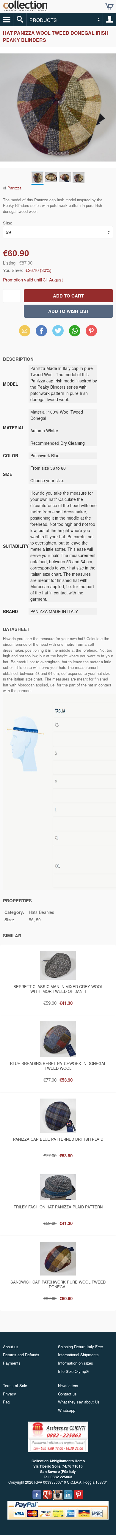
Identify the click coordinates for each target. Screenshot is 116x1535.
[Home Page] (25, 9)
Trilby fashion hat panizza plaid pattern (58, 1207)
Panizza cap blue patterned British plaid (58, 1139)
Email (25, 330)
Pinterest (91, 330)
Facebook (41, 330)
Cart (109, 6)
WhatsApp (74, 330)
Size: (7, 223)
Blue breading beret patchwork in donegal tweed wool (58, 1066)
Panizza (14, 188)
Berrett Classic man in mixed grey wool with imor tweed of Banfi (58, 989)
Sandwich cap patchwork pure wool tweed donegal (58, 1284)
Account (109, 19)
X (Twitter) (58, 332)
